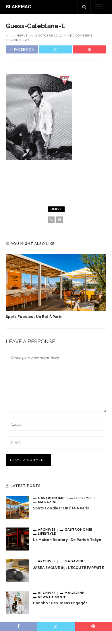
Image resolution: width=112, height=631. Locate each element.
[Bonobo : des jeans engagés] (17, 602)
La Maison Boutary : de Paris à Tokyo (67, 540)
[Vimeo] (59, 219)
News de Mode (52, 597)
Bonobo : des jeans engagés (60, 603)
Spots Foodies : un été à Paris (34, 316)
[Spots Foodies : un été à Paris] (56, 282)
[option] (56, 287)
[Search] (84, 7)
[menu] (98, 6)
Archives (47, 529)
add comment (80, 35)
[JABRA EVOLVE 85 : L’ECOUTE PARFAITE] (17, 570)
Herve (22, 35)
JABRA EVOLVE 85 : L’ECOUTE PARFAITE (68, 567)
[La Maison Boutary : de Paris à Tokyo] (17, 538)
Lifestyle (83, 498)
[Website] (51, 219)
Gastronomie (51, 498)
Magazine (47, 502)
